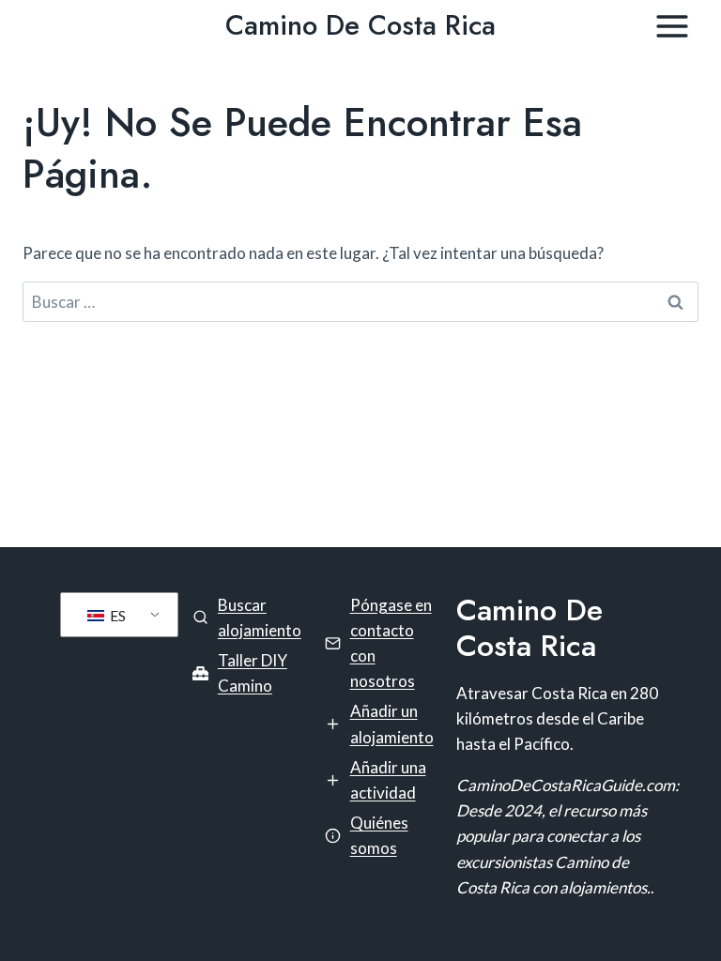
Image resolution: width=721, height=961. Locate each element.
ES (116, 615)
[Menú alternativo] (672, 26)
